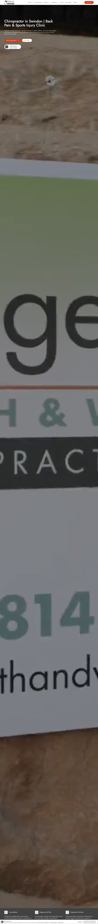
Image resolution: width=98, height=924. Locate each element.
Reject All (86, 921)
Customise (80, 921)
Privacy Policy (40, 922)
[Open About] (31, 2)
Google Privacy (60, 922)
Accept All (93, 921)
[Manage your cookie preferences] (2, 922)
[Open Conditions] (57, 2)
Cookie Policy (46, 922)
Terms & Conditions (53, 922)
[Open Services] (48, 2)
